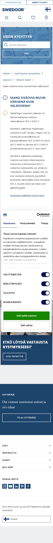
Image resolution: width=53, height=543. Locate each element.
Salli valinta (26, 325)
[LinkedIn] (16, 486)
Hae (26, 53)
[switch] (45, 283)
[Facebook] (28, 486)
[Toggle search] (20, 18)
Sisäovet (7, 79)
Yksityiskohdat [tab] (27, 223)
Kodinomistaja (13, 2)
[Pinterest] (22, 486)
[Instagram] (4, 486)
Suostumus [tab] (9, 223)
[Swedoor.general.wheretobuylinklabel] (46, 18)
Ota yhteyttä (14, 356)
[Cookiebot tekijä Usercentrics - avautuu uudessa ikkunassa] (37, 215)
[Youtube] (10, 486)
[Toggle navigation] (6, 18)
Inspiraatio (9, 452)
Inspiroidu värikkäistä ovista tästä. (27, 195)
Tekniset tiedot (23, 79)
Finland (14, 519)
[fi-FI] (48, 9)
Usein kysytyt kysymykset (27, 73)
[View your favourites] (33, 18)
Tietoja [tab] (44, 223)
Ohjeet (6, 73)
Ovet (5, 445)
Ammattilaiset (40, 2)
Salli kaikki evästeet (26, 315)
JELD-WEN (7, 467)
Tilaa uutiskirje (26, 417)
